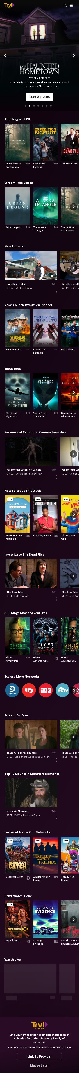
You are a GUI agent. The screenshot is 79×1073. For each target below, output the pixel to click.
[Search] (64, 5)
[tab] (25, 106)
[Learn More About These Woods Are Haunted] (56, 760)
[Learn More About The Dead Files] (56, 599)
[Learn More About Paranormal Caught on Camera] (56, 477)
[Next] (74, 55)
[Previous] (5, 55)
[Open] (71, 6)
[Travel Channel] (9, 5)
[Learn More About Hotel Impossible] (56, 291)
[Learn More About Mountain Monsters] (56, 818)
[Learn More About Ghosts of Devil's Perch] (56, 1004)
